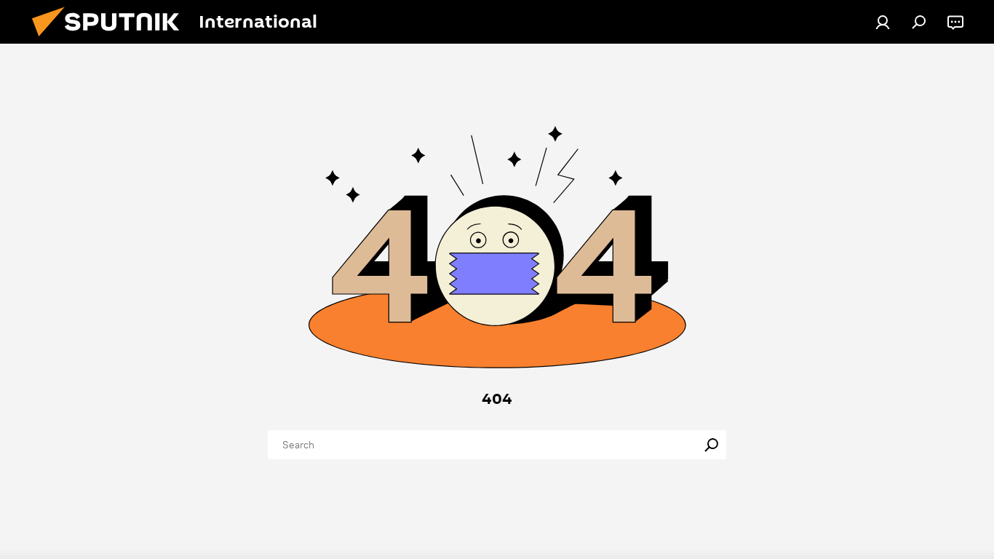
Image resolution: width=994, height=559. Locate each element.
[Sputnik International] (111, 40)
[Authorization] (882, 21)
